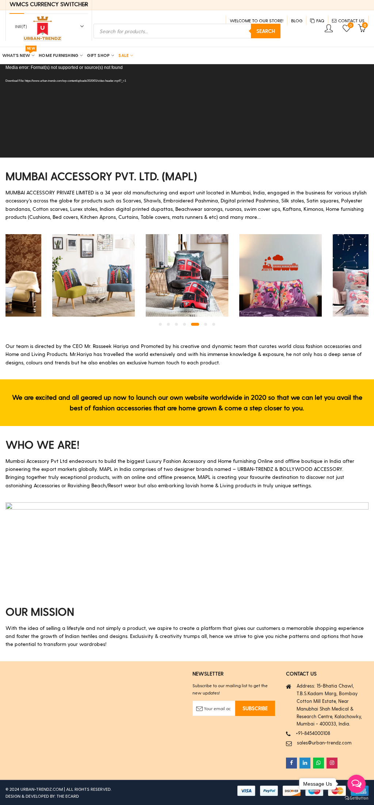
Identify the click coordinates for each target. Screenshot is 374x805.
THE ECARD (68, 795)
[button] (160, 324)
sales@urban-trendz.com (324, 742)
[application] (187, 111)
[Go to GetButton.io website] (356, 798)
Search (265, 31)
